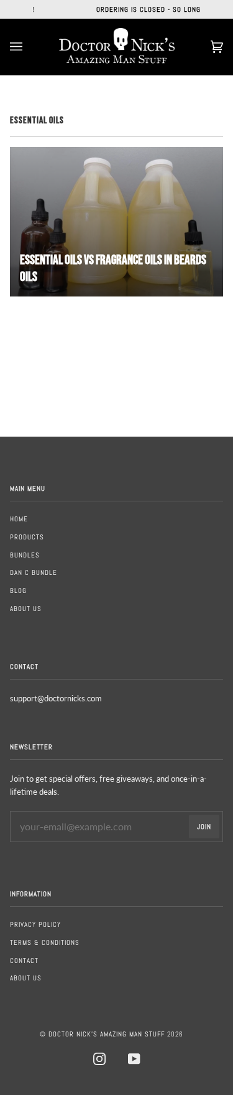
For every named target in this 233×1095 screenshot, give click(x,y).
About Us (26, 608)
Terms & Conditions (45, 942)
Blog (18, 590)
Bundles (25, 555)
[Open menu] (28, 47)
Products (27, 537)
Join (204, 826)
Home (19, 518)
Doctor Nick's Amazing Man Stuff (106, 1034)
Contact (24, 960)
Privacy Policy (35, 924)
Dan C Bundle (33, 572)
